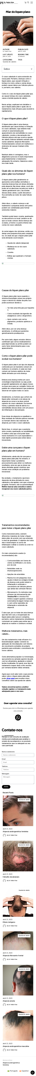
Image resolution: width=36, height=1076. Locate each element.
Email (4, 759)
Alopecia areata (9, 1001)
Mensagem (5, 774)
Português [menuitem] (14, 1071)
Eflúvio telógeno (9, 922)
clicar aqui (10, 678)
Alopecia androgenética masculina (16, 1046)
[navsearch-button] (28, 3)
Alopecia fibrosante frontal (13, 956)
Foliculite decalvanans (11, 877)
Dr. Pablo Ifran (7, 51)
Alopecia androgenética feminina (15, 832)
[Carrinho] (25, 2)
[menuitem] (13, 1071)
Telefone (4, 766)
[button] (31, 69)
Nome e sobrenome (8, 752)
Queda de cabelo (9, 62)
